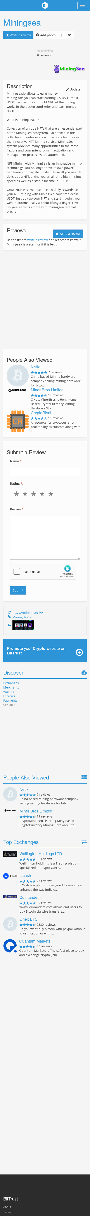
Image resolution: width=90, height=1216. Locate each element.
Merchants (11, 687)
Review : (17, 509)
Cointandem (30, 897)
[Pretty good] (43, 494)
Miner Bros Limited (47, 389)
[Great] (51, 494)
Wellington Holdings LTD (40, 853)
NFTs (27, 617)
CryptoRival (41, 412)
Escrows (9, 696)
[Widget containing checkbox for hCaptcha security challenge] (43, 571)
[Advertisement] (45, 299)
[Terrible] (17, 494)
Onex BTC (28, 919)
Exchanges (11, 683)
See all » (9, 705)
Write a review (20, 35)
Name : (16, 461)
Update (74, 89)
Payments (10, 700)
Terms (7, 1212)
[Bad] (26, 494)
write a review (37, 240)
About (7, 1207)
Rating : (16, 483)
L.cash (25, 875)
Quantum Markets (34, 941)
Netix (35, 366)
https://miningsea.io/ (27, 612)
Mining (17, 617)
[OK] (34, 494)
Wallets (8, 692)
